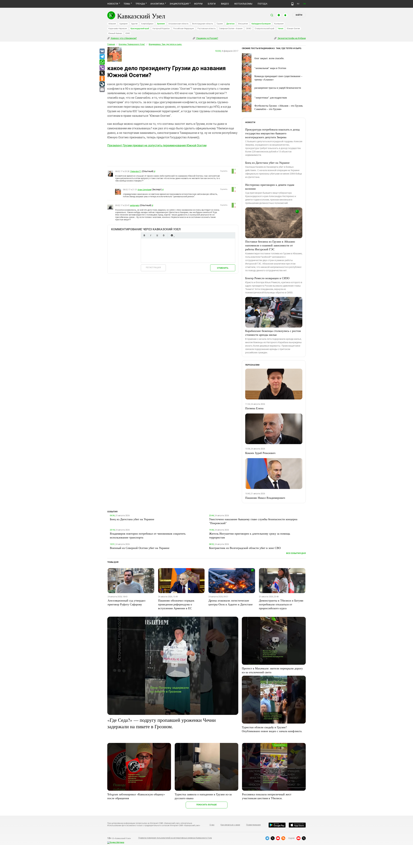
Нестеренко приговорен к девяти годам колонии (269, 186)
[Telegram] (102, 57)
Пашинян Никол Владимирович (265, 498)
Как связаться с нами (230, 825)
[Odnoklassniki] (102, 78)
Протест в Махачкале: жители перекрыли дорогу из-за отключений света (272, 670)
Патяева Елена (254, 408)
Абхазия (112, 24)
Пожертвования (253, 825)
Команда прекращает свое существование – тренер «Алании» (278, 77)
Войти (299, 15)
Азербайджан (147, 24)
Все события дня (296, 553)
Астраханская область (178, 24)
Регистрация (153, 267)
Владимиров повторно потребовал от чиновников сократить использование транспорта (148, 535)
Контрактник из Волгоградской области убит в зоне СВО (245, 548)
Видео (225, 3)
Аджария (123, 24)
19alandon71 (135, 171)
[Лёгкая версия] (292, 3)
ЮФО (128, 33)
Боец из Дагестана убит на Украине (267, 162)
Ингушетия (243, 24)
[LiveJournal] (102, 84)
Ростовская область (206, 28)
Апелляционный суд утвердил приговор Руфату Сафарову (126, 602)
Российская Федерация (183, 28)
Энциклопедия (179, 3)
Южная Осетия (293, 28)
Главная (111, 44)
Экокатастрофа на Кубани (291, 38)
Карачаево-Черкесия (117, 28)
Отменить (222, 268)
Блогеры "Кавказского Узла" (132, 44)
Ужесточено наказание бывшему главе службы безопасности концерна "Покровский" (253, 521)
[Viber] (102, 67)
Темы (127, 3)
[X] (102, 73)
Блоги (212, 3)
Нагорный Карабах (161, 28)
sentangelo (134, 205)
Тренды (140, 3)
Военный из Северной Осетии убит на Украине (139, 548)
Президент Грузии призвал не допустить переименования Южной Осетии (156, 145)
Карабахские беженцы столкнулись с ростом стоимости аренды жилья (273, 333)
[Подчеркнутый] (157, 235)
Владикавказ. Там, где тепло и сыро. (165, 44)
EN (304, 4)
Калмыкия (278, 24)
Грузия (220, 24)
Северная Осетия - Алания (230, 28)
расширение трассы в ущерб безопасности (277, 87)
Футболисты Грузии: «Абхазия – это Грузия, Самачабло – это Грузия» (278, 107)
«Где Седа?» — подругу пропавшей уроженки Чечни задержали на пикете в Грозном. (161, 723)
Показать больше (206, 804)
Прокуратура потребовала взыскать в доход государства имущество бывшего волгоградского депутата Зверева (272, 133)
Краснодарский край (140, 28)
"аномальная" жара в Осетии (270, 68)
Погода (262, 3)
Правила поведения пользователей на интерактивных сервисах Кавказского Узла (175, 838)
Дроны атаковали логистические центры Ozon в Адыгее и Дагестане (230, 602)
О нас (212, 825)
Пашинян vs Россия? (207, 38)
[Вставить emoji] (172, 235)
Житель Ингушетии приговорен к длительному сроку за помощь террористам (249, 535)
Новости (112, 3)
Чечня (280, 28)
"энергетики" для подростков (270, 97)
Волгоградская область (202, 24)
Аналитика (157, 3)
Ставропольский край (264, 28)
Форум (198, 3)
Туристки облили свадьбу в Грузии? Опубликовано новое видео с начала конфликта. (272, 729)
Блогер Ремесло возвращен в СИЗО (267, 278)
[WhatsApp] (102, 62)
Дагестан (230, 24)
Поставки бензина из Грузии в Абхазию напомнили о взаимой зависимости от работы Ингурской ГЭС (270, 245)
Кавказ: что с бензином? (123, 38)
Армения (161, 24)
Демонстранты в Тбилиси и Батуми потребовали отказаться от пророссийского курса (281, 604)
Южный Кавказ (115, 33)
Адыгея (134, 24)
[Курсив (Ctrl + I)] (150, 235)
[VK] (102, 51)
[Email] (102, 89)
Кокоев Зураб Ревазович (260, 453)
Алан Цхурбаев (144, 190)
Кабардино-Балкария (261, 24)
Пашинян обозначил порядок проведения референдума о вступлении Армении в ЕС (176, 604)
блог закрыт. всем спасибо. (269, 58)
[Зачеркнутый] (163, 235)
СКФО (248, 28)
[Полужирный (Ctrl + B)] (144, 235)
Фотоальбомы (243, 3)
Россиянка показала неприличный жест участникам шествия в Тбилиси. (266, 796)
